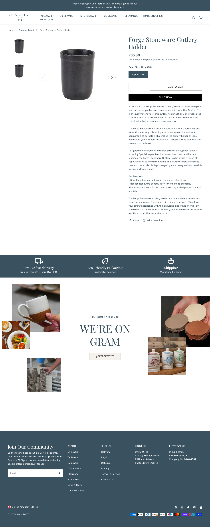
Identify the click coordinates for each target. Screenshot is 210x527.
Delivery (105, 451)
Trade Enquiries (75, 490)
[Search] (194, 18)
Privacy (105, 468)
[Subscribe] (59, 473)
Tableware (72, 457)
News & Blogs (74, 485)
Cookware (72, 462)
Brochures (73, 479)
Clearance (73, 474)
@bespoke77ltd (105, 356)
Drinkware (72, 451)
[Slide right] (112, 77)
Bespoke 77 (22, 514)
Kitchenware (74, 468)
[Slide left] (42, 77)
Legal (104, 457)
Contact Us (107, 479)
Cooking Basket (26, 30)
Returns (105, 462)
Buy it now (165, 97)
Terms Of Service (110, 474)
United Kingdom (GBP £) (25, 506)
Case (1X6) (138, 74)
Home (10, 30)
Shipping (147, 59)
